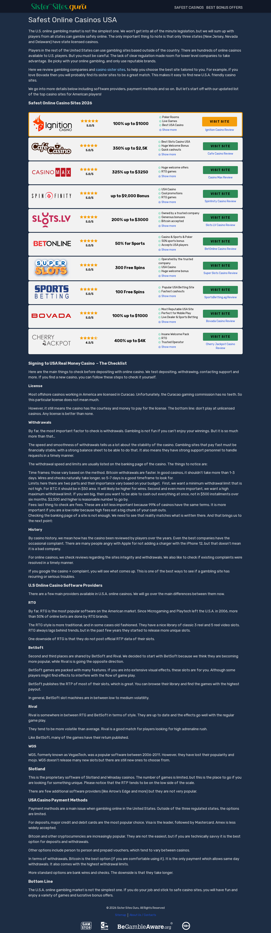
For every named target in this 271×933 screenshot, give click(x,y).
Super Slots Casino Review (220, 273)
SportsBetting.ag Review (220, 297)
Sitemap (120, 915)
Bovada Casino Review (220, 321)
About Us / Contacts (143, 915)
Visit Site (220, 121)
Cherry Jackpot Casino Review (220, 346)
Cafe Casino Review (220, 153)
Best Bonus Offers (224, 7)
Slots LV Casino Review (220, 225)
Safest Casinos (189, 7)
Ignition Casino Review (219, 130)
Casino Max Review (220, 177)
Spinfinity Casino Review (220, 201)
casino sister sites (110, 69)
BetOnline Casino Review (220, 249)
